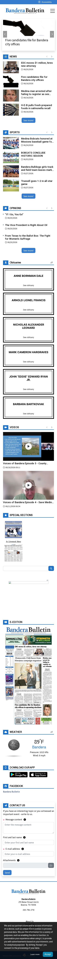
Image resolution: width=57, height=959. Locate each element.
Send (7, 872)
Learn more (35, 954)
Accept (48, 954)
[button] (51, 262)
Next (52, 34)
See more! (28, 120)
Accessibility (47, 2)
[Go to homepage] (25, 10)
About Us (30, 921)
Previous (5, 34)
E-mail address (14, 848)
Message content (15, 819)
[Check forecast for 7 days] (13, 748)
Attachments (11, 860)
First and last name (14, 837)
